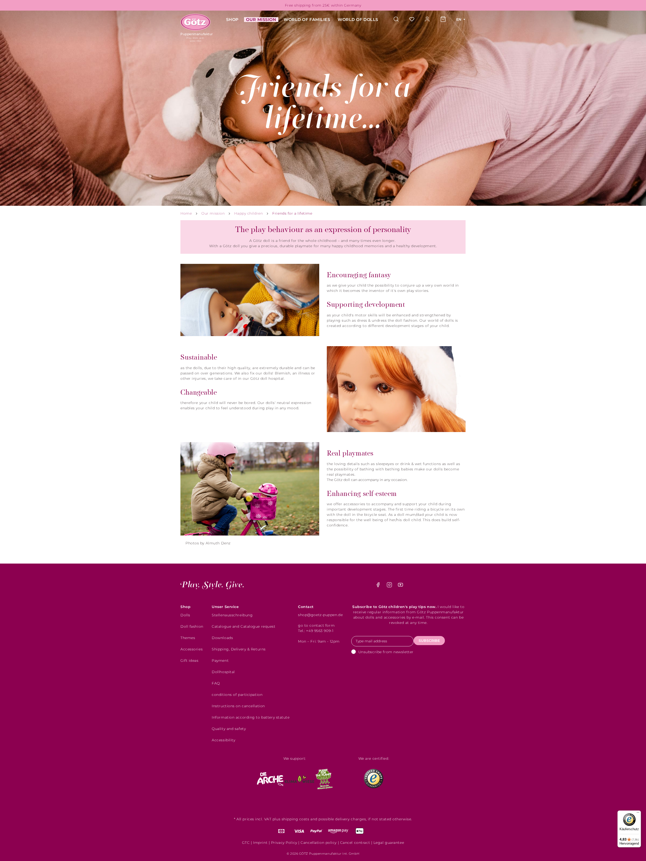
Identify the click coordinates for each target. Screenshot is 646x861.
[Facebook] (378, 586)
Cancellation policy (319, 842)
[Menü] (638, 814)
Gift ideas (189, 660)
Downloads (222, 638)
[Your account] (427, 19)
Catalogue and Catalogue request (243, 626)
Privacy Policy (284, 842)
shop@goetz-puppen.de (320, 615)
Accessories (191, 649)
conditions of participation (237, 694)
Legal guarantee (388, 842)
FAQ (216, 683)
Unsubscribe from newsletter (386, 652)
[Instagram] (390, 586)
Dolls (185, 615)
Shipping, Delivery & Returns (239, 649)
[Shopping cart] (443, 20)
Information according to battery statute (250, 717)
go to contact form (316, 625)
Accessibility (223, 740)
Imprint (260, 842)
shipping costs (295, 819)
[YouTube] (400, 586)
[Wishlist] (412, 19)
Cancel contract (355, 842)
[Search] (398, 19)
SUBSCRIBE (429, 640)
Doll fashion (191, 626)
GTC (246, 842)
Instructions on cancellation (238, 706)
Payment (220, 660)
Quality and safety (229, 728)
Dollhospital (223, 672)
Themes (187, 638)
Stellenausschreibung (232, 615)
